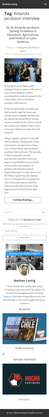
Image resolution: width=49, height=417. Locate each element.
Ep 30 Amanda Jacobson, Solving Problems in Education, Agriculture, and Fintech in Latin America (23, 34)
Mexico (23, 51)
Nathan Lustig (10, 4)
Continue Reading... (23, 200)
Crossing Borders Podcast (27, 47)
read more (24, 303)
